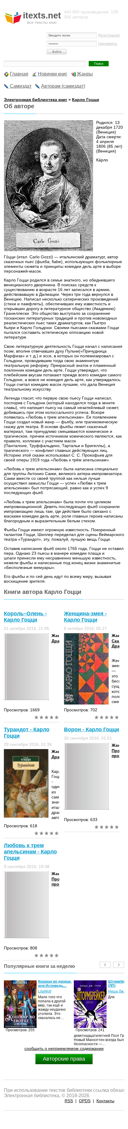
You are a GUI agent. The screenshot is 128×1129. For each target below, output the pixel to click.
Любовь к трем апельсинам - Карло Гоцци (30, 851)
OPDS (84, 1100)
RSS (69, 1100)
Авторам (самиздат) (63, 86)
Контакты (105, 1100)
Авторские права (64, 1059)
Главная (19, 73)
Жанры (85, 73)
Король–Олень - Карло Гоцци (25, 617)
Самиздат (21, 86)
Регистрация (109, 35)
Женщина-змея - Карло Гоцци (85, 617)
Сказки (119, 641)
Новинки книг (52, 73)
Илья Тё (115, 991)
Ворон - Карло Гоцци (91, 729)
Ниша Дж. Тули (50, 991)
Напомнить (107, 44)
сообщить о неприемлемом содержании (64, 1048)
